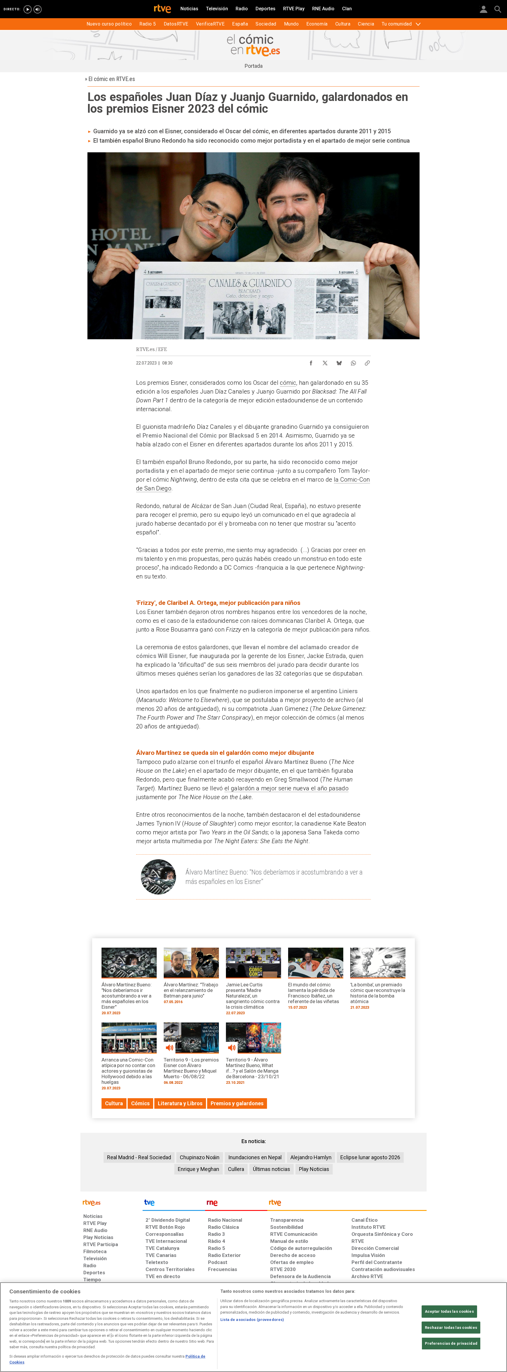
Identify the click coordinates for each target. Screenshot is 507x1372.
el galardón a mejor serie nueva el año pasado (286, 788)
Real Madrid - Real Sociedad (139, 1157)
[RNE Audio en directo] (37, 9)
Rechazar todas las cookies (451, 1327)
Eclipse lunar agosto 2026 (370, 1157)
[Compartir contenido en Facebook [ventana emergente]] (311, 361)
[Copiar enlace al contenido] (367, 361)
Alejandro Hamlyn (311, 1157)
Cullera (236, 1169)
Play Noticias (314, 1169)
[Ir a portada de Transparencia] (347, 1204)
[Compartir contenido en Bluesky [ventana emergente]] (339, 361)
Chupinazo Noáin (199, 1157)
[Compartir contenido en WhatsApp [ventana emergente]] (353, 361)
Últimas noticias (271, 1169)
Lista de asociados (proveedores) (252, 1319)
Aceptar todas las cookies (449, 1311)
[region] (253, 1327)
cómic (288, 382)
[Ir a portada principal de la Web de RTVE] (111, 1202)
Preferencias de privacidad (451, 1343)
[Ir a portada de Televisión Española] (174, 1204)
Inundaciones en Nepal (255, 1157)
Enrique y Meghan (198, 1169)
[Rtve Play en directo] (27, 9)
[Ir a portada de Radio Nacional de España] (236, 1204)
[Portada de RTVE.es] (162, 9)
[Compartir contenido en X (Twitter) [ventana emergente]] (325, 361)
